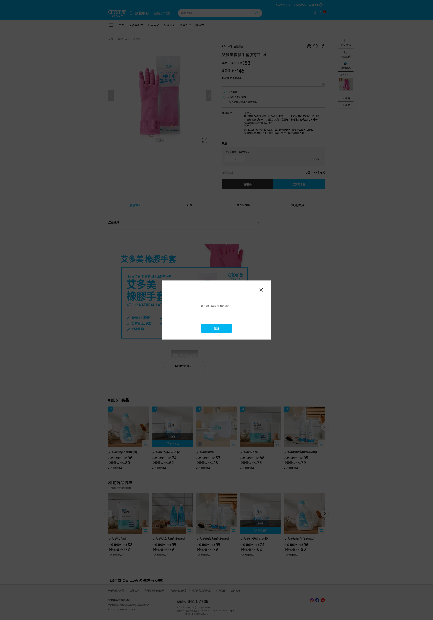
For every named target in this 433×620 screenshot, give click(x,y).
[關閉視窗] (261, 290)
